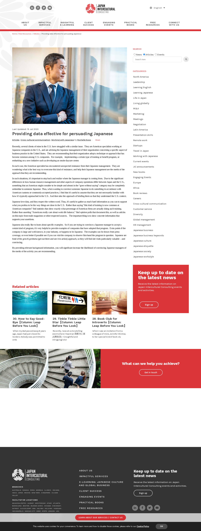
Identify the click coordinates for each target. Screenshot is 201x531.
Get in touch (150, 372)
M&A (136, 108)
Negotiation (139, 124)
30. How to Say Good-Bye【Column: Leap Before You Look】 (29, 322)
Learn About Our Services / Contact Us (101, 517)
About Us (85, 470)
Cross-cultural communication (35, 140)
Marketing (138, 113)
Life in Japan (139, 98)
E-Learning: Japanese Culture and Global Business (101, 484)
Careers (137, 198)
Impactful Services (93, 476)
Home (14, 34)
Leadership (139, 82)
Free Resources (25, 34)
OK (161, 526)
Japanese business (143, 230)
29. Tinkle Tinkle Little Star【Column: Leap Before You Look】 (68, 322)
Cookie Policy (143, 526)
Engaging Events (142, 177)
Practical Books (91, 502)
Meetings (138, 119)
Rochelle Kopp (84, 140)
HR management (142, 224)
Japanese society (142, 251)
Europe (137, 182)
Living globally (141, 103)
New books (139, 172)
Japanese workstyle (143, 256)
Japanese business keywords (148, 235)
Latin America (140, 129)
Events (160, 54)
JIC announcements (143, 166)
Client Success (90, 491)
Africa (136, 187)
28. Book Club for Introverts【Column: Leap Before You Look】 (109, 322)
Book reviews (140, 193)
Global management (144, 219)
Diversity (138, 214)
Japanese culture (142, 240)
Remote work (140, 140)
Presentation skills (143, 135)
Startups (137, 145)
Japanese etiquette (143, 246)
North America (141, 76)
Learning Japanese (143, 92)
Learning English (142, 87)
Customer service (142, 209)
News (139, 54)
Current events (141, 161)
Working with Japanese (62, 140)
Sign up (149, 304)
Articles (37, 34)
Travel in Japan (141, 150)
